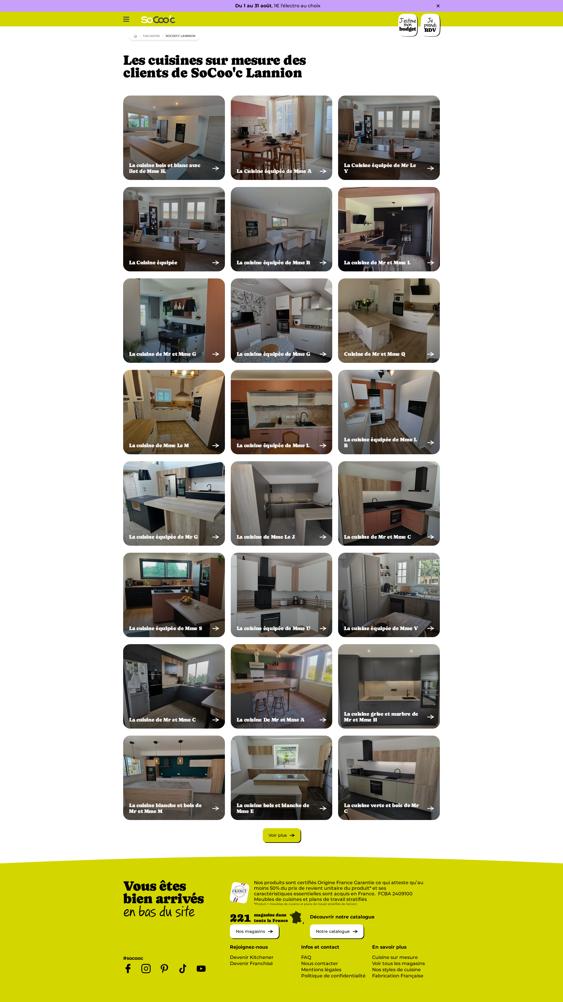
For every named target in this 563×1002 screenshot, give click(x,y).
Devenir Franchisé (251, 963)
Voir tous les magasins (398, 963)
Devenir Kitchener (252, 957)
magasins (151, 36)
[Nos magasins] (254, 937)
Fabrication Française (397, 976)
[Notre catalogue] (337, 937)
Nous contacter (319, 963)
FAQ (306, 957)
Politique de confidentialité (333, 976)
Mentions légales (321, 969)
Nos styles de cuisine (396, 969)
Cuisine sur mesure (395, 957)
